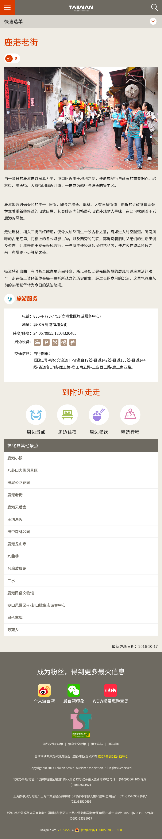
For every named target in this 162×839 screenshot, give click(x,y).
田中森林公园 (18, 531)
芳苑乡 (13, 629)
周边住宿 (67, 432)
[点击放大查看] (81, 118)
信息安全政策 (77, 744)
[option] (81, 118)
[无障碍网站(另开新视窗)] (81, 734)
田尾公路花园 (18, 482)
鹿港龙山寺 (16, 543)
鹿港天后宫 (16, 507)
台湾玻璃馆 (16, 568)
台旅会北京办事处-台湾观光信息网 (81, 8)
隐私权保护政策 (52, 744)
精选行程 (130, 432)
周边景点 (36, 432)
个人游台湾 (44, 700)
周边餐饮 (99, 432)
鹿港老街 (15, 494)
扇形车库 (15, 617)
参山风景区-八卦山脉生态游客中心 (36, 605)
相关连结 (97, 744)
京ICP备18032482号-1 (113, 756)
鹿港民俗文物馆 (20, 592)
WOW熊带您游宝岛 (110, 700)
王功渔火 (15, 519)
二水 (11, 580)
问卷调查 (114, 744)
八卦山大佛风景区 (22, 470)
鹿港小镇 (15, 458)
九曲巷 (13, 556)
